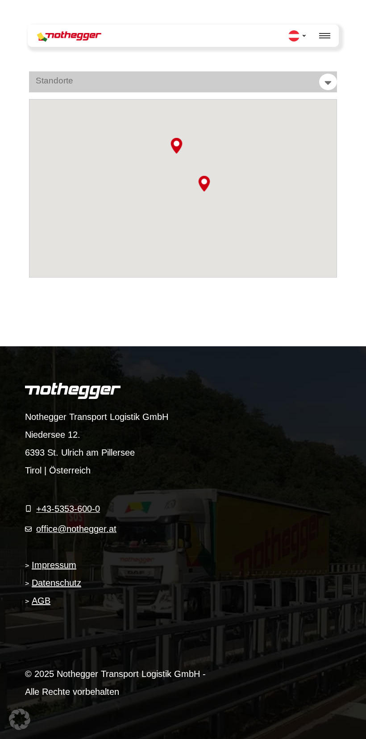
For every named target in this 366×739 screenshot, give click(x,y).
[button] (176, 145)
